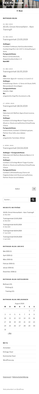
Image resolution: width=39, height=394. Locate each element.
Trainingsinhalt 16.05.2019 (15, 71)
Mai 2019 (6, 251)
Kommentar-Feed (9, 356)
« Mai (9, 333)
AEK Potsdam (13, 2)
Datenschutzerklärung (20, 377)
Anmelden (6, 348)
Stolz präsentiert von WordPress (13, 389)
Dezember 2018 (8, 272)
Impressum (7, 377)
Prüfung (8, 287)
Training (8, 291)
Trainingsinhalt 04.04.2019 (15, 148)
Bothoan (6, 284)
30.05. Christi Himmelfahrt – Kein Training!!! (18, 212)
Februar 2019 (7, 263)
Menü (20, 11)
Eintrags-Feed (8, 352)
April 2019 (6, 255)
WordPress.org (8, 360)
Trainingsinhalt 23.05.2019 (15, 39)
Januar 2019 (7, 268)
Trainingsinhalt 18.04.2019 (15, 106)
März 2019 (6, 259)
